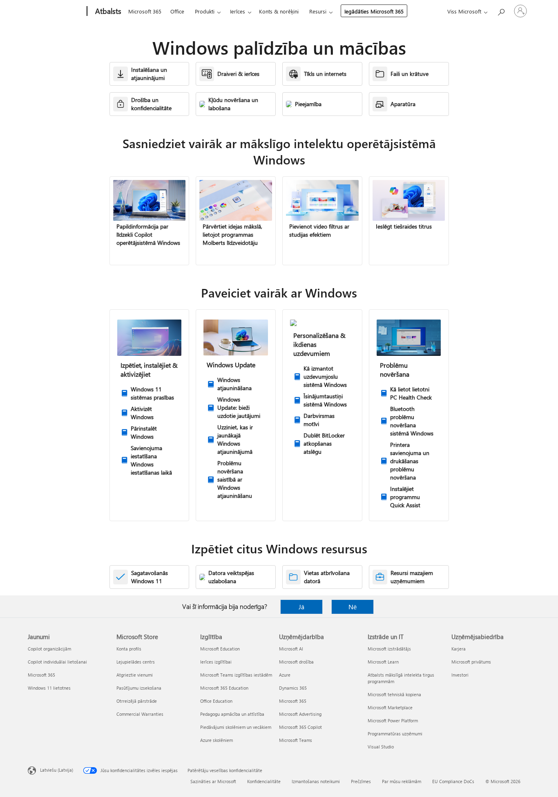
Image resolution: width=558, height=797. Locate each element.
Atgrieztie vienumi (134, 675)
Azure (284, 675)
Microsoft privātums (471, 662)
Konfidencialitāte (264, 781)
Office (177, 11)
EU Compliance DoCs (453, 781)
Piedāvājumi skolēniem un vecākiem (235, 727)
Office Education (216, 701)
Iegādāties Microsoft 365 (374, 11)
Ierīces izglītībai (216, 662)
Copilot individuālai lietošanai (57, 662)
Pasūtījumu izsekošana (138, 688)
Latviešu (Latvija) (56, 770)
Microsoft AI (291, 649)
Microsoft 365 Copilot (300, 727)
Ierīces (237, 11)
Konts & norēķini (279, 11)
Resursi (317, 11)
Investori (460, 675)
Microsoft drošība (296, 662)
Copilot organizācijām (49, 649)
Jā (301, 606)
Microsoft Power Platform (393, 720)
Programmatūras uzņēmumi (395, 733)
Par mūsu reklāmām (401, 781)
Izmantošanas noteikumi (316, 781)
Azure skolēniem (216, 740)
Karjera (458, 649)
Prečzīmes (361, 781)
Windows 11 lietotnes (49, 688)
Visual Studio (381, 747)
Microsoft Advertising (300, 714)
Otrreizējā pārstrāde (136, 701)
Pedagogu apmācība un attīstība (232, 714)
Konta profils (128, 649)
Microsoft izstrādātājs (389, 649)
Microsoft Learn (383, 662)
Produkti (204, 11)
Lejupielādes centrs (135, 662)
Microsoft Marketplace (390, 707)
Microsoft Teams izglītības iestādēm (236, 675)
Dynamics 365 (293, 688)
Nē (352, 606)
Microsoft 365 (144, 11)
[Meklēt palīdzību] (500, 10)
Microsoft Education (220, 649)
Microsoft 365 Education (224, 688)
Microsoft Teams (295, 740)
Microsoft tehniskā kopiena (394, 694)
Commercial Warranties (139, 714)
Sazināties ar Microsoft (213, 781)
